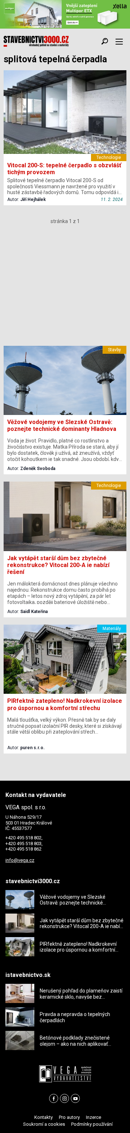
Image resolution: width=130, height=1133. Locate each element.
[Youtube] (75, 1098)
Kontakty (43, 1117)
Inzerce (93, 1117)
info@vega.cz (19, 860)
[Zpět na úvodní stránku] (36, 41)
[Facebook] (53, 1098)
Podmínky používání (92, 1124)
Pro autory (69, 1117)
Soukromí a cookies (44, 1124)
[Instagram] (64, 1098)
